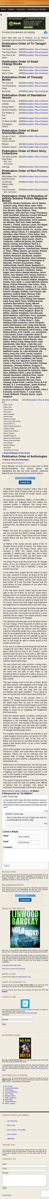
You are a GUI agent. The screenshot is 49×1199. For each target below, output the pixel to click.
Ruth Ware (9, 1100)
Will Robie (11, 1139)
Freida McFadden (11, 1088)
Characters (21, 9)
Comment (7, 847)
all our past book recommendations (28, 473)
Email (5, 841)
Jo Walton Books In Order (18, 32)
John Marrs (9, 1090)
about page (36, 1153)
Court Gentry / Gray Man (16, 1130)
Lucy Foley (9, 1094)
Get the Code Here (23, 880)
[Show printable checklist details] (45, 32)
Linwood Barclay (40, 955)
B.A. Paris (8, 1086)
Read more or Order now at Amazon (13, 969)
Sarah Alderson (10, 1101)
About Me (30, 1013)
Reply (46, 811)
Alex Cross (11, 1125)
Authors (11, 9)
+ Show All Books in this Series (16, 453)
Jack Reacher (12, 1121)
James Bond (11, 1134)
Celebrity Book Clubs (24, 977)
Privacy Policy (6, 1195)
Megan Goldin (10, 1096)
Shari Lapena (10, 1103)
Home (3, 9)
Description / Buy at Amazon (36, 49)
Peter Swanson (10, 1098)
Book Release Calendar (37, 9)
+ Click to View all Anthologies (15, 460)
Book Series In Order (11, 791)
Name (6, 836)
